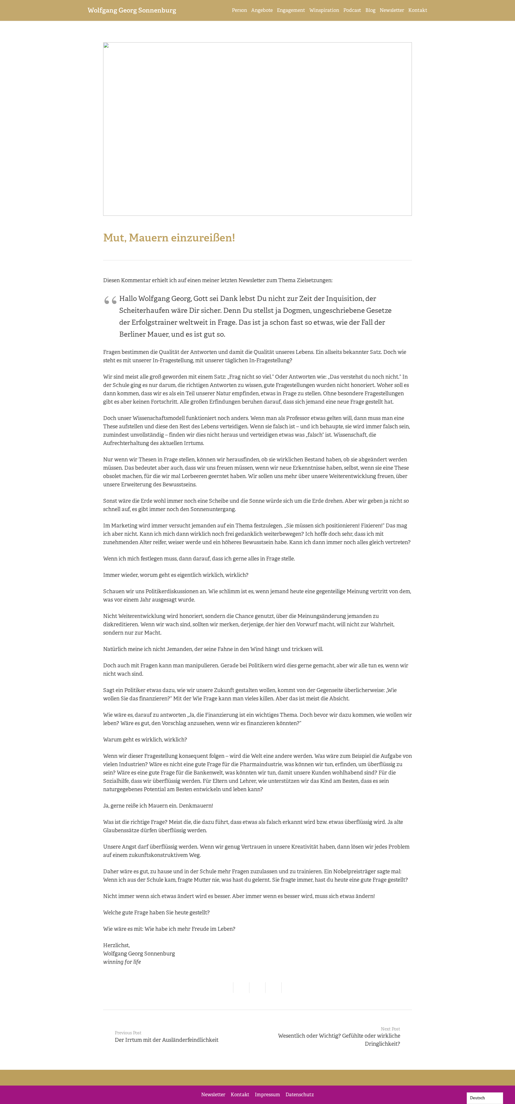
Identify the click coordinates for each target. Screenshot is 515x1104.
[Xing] (272, 1077)
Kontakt (240, 1094)
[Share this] (241, 987)
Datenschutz (300, 1094)
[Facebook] (228, 1077)
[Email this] (225, 987)
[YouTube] (287, 1077)
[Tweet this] (257, 987)
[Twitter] (243, 1077)
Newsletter (213, 1094)
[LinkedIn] (257, 1077)
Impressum (267, 1094)
